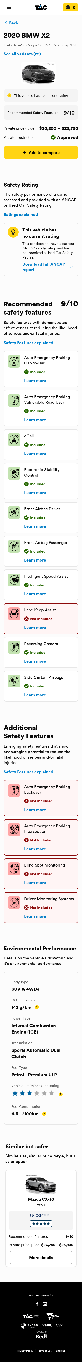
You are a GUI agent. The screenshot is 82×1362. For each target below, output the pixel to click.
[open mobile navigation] (9, 7)
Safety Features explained (28, 342)
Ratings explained (21, 214)
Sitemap (60, 1350)
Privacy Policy (25, 1350)
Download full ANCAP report (43, 266)
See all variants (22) (22, 53)
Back (13, 23)
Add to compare (44, 152)
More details (41, 1257)
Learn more (35, 380)
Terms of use (44, 1350)
